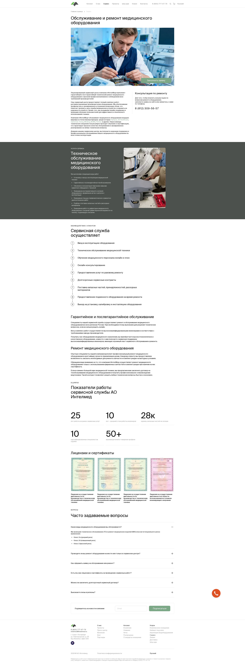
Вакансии (101, 632)
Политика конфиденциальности (109, 653)
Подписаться (159, 608)
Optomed (74, 122)
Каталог (90, 4)
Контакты (144, 4)
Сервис (106, 4)
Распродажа (128, 635)
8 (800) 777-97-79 (159, 4)
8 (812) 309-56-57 (147, 108)
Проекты (115, 4)
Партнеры (101, 637)
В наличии (127, 628)
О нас (98, 4)
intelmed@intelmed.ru (79, 631)
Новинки (126, 630)
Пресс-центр (102, 630)
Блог (99, 635)
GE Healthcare (122, 120)
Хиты (125, 632)
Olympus (114, 120)
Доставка (153, 640)
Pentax (98, 122)
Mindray (87, 122)
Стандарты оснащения (132, 637)
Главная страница (77, 11)
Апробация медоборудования (161, 632)
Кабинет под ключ (157, 630)
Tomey (81, 122)
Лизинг (152, 637)
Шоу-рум (125, 4)
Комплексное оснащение (159, 628)
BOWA (93, 122)
